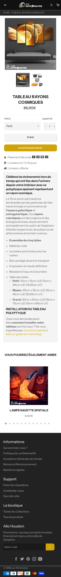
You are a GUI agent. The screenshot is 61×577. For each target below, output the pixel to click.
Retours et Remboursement (20, 464)
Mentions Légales (14, 469)
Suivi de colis (11, 496)
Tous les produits (13, 517)
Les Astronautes (20, 567)
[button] (6, 423)
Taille (7, 118)
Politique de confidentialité (19, 453)
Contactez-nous (13, 490)
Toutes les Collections (16, 511)
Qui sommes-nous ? (15, 447)
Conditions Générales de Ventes (22, 458)
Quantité (47, 119)
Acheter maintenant (30, 148)
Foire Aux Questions (15, 485)
